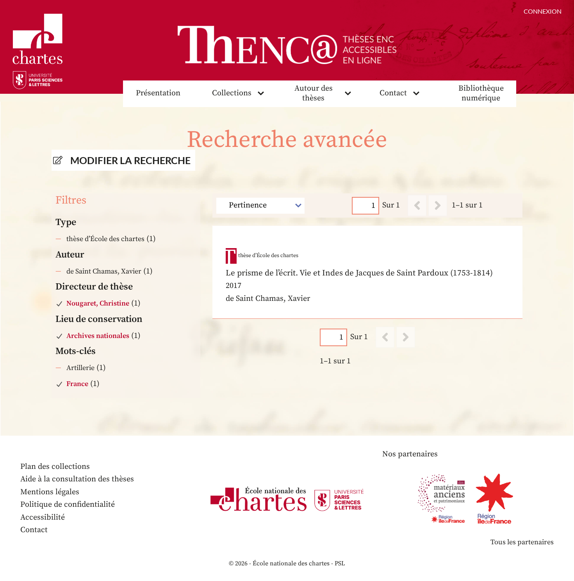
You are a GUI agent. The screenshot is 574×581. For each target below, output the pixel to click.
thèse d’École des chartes (105, 238)
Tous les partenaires (522, 542)
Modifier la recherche (130, 160)
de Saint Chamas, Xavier (103, 271)
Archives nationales (97, 335)
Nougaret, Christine (97, 303)
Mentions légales (49, 492)
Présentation (158, 93)
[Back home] (287, 45)
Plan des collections (55, 467)
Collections (231, 93)
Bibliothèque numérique (481, 93)
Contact (393, 93)
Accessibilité (42, 517)
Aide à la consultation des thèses (77, 479)
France (77, 383)
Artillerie (80, 367)
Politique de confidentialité (67, 504)
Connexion (543, 11)
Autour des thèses (313, 93)
